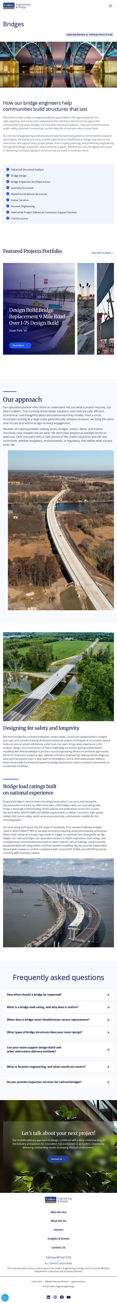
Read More (18, 345)
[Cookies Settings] (5, 1297)
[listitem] (39, 309)
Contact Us (56, 1159)
